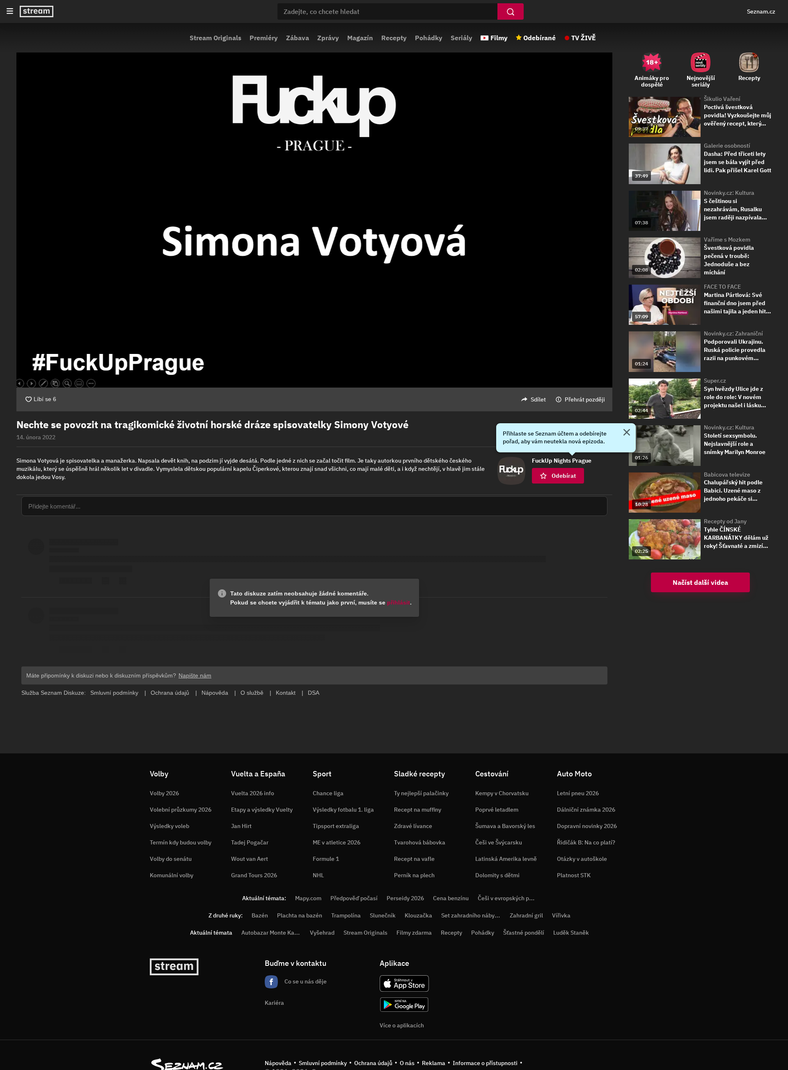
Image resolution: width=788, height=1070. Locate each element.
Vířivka (561, 915)
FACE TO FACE (722, 286)
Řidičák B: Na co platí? (586, 842)
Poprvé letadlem (496, 809)
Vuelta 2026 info (252, 793)
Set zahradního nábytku (472, 915)
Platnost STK (574, 875)
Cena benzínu (451, 898)
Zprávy (328, 38)
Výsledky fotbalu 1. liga (343, 809)
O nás (407, 1063)
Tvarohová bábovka (419, 842)
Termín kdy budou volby (180, 842)
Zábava (297, 38)
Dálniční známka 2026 (586, 809)
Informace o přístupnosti (485, 1063)
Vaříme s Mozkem (727, 239)
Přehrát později (585, 399)
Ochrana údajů (373, 1063)
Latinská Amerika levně (506, 858)
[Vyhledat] (510, 11)
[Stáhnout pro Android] (404, 1004)
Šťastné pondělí (523, 932)
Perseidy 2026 (405, 898)
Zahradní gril (526, 915)
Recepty (394, 38)
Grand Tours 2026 (254, 875)
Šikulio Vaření (722, 99)
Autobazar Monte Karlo (271, 932)
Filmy (499, 38)
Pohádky (428, 38)
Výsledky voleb (169, 826)
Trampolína (346, 915)
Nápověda (278, 1063)
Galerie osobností (727, 145)
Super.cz (715, 380)
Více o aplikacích (402, 1025)
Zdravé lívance (413, 826)
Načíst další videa (700, 582)
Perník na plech (414, 875)
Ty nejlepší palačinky (421, 793)
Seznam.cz (761, 11)
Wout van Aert (249, 858)
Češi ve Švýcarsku (498, 842)
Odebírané (539, 38)
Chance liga (328, 793)
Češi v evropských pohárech (514, 898)
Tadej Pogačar (249, 842)
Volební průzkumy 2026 (180, 809)
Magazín (360, 38)
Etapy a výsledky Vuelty (262, 809)
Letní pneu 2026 (578, 793)
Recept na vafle (414, 858)
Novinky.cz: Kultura (729, 192)
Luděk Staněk (571, 932)
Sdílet (538, 399)
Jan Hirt (241, 826)
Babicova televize (727, 474)
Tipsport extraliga (336, 826)
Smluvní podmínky (323, 1063)
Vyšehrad (322, 932)
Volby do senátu (171, 858)
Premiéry (264, 38)
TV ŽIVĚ (583, 38)
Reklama (433, 1063)
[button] (314, 220)
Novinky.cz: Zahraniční (733, 333)
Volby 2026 (164, 793)
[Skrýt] (627, 433)
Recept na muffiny (417, 809)
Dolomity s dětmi (497, 875)
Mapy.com (308, 898)
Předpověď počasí (354, 898)
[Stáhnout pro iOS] (404, 983)
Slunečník (383, 915)
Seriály (461, 38)
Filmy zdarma (414, 932)
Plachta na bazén (299, 915)
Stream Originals (215, 38)
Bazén (260, 915)
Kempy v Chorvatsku (502, 793)
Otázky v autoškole (582, 858)
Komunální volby (171, 875)
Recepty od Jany (725, 521)
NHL (318, 875)
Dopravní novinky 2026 (587, 826)
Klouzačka (418, 915)
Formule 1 (326, 858)
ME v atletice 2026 (336, 842)
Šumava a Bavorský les (505, 826)
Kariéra (274, 1002)
